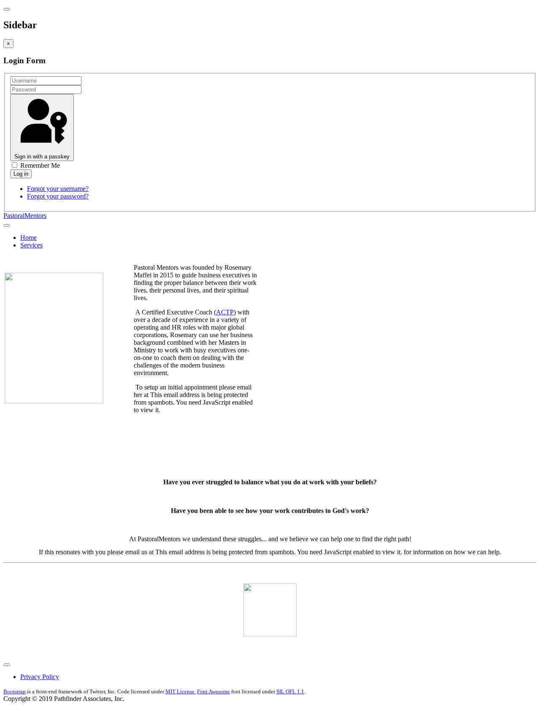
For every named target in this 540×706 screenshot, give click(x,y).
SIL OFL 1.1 (290, 691)
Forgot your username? (58, 188)
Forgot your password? (58, 196)
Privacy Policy (39, 676)
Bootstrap (14, 691)
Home (28, 237)
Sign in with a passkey (42, 156)
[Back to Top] (6, 664)
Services (31, 245)
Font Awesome (213, 691)
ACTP (225, 312)
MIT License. (180, 691)
